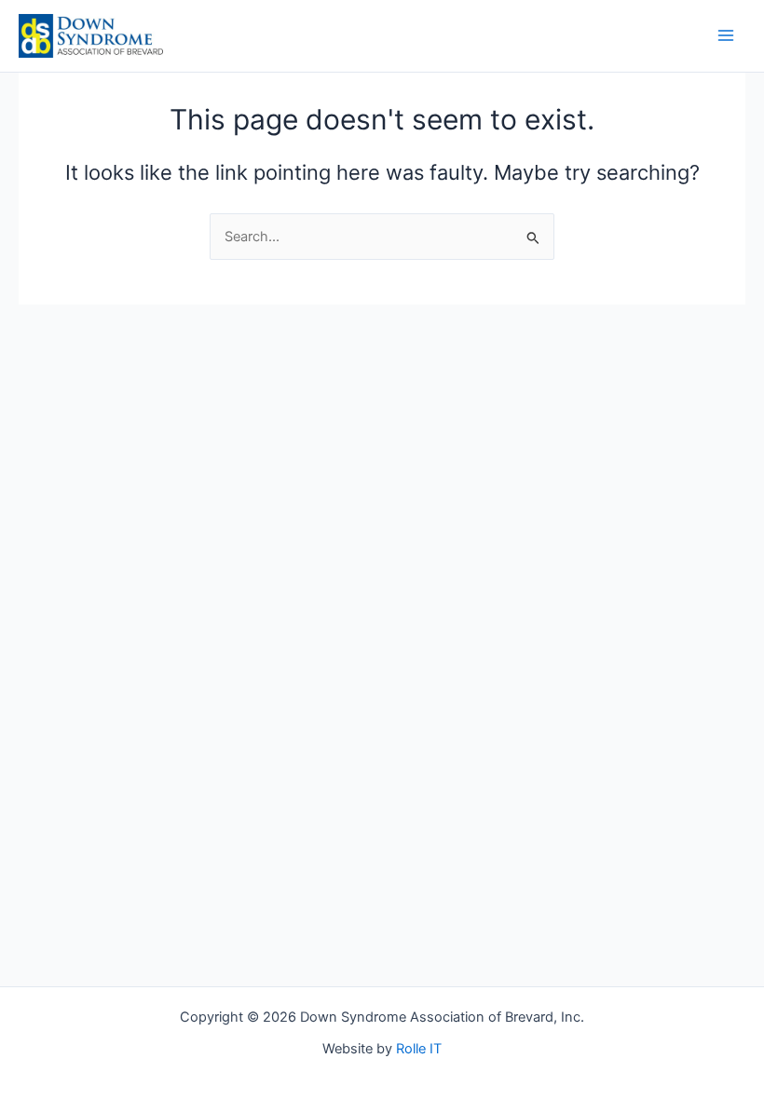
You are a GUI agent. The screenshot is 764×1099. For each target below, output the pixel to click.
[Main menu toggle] (725, 35)
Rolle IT (419, 1048)
